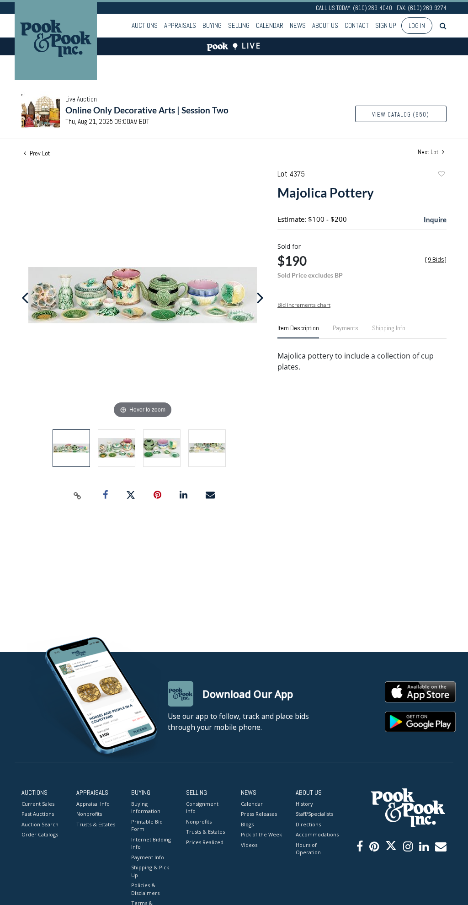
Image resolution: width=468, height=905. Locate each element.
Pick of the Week (261, 834)
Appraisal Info (93, 803)
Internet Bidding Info (151, 843)
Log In (417, 25)
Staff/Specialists (314, 813)
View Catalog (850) (400, 114)
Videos (249, 844)
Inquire (435, 219)
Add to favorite (441, 175)
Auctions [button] (145, 25)
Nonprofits (89, 813)
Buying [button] (212, 25)
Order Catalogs (39, 834)
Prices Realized (204, 842)
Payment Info (147, 857)
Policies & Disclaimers (145, 889)
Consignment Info (202, 807)
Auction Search (39, 824)
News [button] (298, 25)
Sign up (385, 25)
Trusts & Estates (95, 824)
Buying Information (145, 807)
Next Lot (429, 152)
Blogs (247, 824)
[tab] (298, 331)
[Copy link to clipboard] (77, 495)
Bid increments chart (303, 305)
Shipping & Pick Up (150, 871)
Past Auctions (37, 813)
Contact (357, 25)
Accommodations (316, 834)
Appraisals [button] (180, 25)
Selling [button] (239, 25)
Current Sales (37, 803)
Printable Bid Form (147, 825)
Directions (308, 824)
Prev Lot (39, 153)
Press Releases (259, 813)
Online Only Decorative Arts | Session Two (147, 110)
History (304, 803)
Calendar (269, 25)
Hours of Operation (308, 848)
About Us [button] (325, 25)
